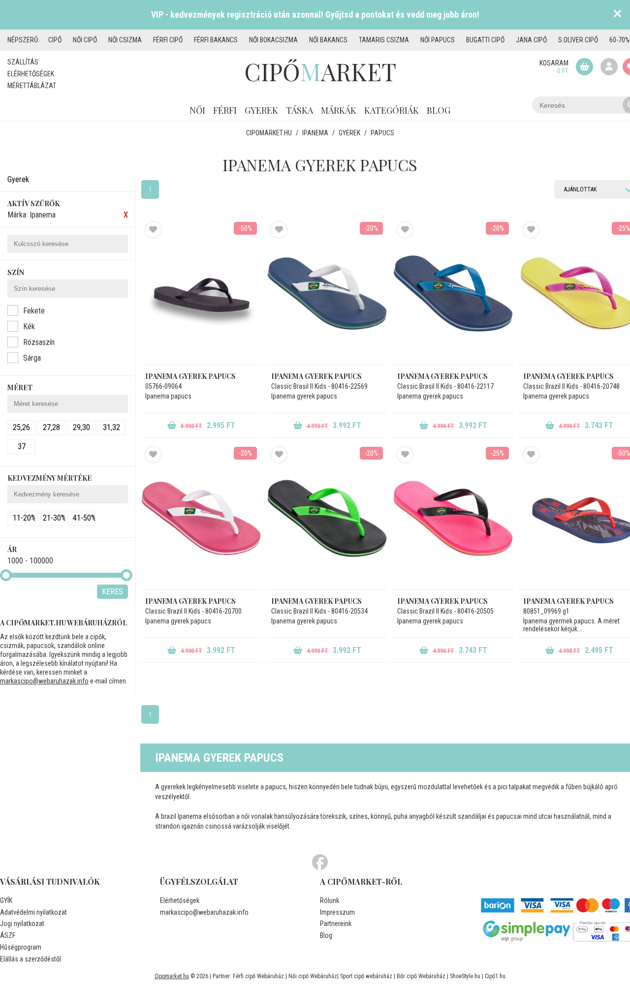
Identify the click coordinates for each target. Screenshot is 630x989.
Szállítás (22, 62)
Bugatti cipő (485, 40)
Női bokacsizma (273, 40)
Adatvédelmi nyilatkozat (33, 912)
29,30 (81, 427)
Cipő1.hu (495, 976)
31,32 (111, 427)
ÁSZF (7, 935)
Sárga (32, 358)
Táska (299, 110)
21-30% (54, 518)
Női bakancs (328, 40)
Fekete (34, 310)
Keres (112, 591)
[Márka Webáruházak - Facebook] (320, 862)
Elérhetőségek (30, 74)
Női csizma (125, 40)
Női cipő (85, 40)
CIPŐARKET (320, 71)
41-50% (84, 518)
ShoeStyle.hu (465, 976)
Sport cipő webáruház (366, 976)
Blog (438, 110)
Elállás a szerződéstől (30, 959)
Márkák (338, 110)
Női (197, 110)
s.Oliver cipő (578, 40)
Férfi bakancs (216, 40)
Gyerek (261, 110)
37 (22, 446)
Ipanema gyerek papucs (190, 376)
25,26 (21, 427)
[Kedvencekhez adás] (153, 230)
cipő (55, 40)
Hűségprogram (20, 947)
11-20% (24, 518)
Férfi (225, 110)
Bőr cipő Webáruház (421, 976)
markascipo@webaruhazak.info (44, 681)
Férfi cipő (168, 40)
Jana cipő (531, 40)
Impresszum (337, 912)
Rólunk (329, 900)
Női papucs (437, 40)
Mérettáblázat (31, 86)
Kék (29, 326)
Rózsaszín (39, 342)
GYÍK (6, 900)
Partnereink (335, 923)
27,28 (51, 427)
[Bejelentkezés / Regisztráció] (609, 66)
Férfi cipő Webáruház (258, 976)
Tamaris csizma (384, 40)
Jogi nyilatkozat (22, 923)
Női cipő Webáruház (312, 976)
